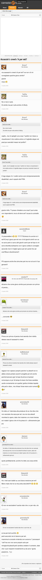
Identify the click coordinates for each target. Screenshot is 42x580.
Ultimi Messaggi (6, 11)
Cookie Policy (38, 575)
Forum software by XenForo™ (14, 576)
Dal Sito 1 (16, 55)
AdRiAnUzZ (24, 352)
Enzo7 (24, 65)
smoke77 (24, 277)
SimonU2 (24, 329)
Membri (20, 7)
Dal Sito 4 (31, 55)
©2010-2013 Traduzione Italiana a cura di (13, 577)
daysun (24, 436)
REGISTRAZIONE (8, 55)
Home (4, 7)
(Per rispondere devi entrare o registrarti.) (31, 563)
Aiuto (39, 572)
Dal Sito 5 (37, 55)
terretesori (24, 300)
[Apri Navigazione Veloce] (40, 15)
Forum (12, 7)
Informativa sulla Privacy (28, 575)
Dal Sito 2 (21, 55)
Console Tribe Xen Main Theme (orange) (11, 572)
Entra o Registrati (22, 1)
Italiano (23, 572)
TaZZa (24, 94)
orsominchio (24, 496)
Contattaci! (34, 572)
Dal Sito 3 (26, 55)
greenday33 (24, 402)
